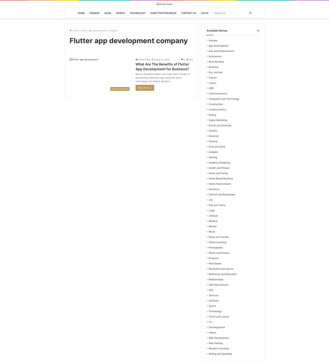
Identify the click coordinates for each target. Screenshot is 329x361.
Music (212, 231)
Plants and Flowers (219, 253)
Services (213, 295)
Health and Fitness (219, 168)
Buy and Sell (215, 72)
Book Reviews (216, 61)
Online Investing (217, 242)
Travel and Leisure (219, 316)
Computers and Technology (224, 98)
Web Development (219, 337)
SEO (211, 290)
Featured (213, 136)
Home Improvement (220, 183)
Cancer (213, 77)
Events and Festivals (220, 125)
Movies (213, 226)
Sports (120, 13)
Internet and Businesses (222, 194)
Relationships (216, 279)
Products (214, 258)
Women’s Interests (219, 348)
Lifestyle (213, 215)
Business (213, 67)
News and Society (219, 237)
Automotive (215, 56)
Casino (212, 83)
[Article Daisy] (165, 4)
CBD (211, 88)
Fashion (213, 130)
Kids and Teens (217, 205)
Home (81, 13)
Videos (212, 332)
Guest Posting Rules (163, 13)
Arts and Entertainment (221, 51)
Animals (213, 40)
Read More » (145, 87)
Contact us (188, 13)
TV (210, 322)
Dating (212, 114)
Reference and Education (223, 274)
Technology (138, 13)
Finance (94, 13)
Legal (107, 13)
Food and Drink (217, 146)
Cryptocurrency (217, 109)
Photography (216, 247)
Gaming (213, 157)
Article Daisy (144, 59)
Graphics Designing (219, 162)
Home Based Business (221, 178)
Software (214, 300)
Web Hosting (216, 343)
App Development (218, 45)
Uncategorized (217, 327)
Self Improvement (218, 284)
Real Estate (215, 263)
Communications (218, 93)
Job (211, 199)
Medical (213, 221)
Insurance (214, 189)
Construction (216, 104)
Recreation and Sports (221, 268)
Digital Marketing (218, 120)
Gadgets (213, 152)
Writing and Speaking (220, 353)
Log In (204, 13)
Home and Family (218, 173)
